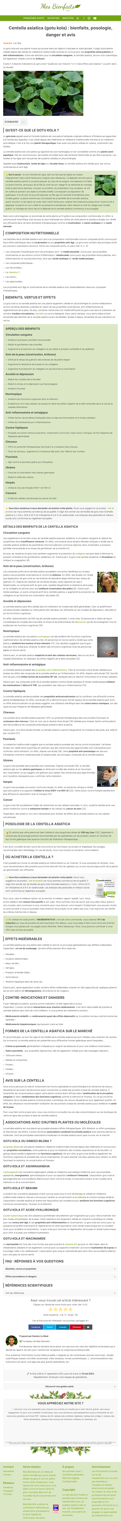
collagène (80, 553)
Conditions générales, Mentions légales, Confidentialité (73, 1478)
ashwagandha (12, 1172)
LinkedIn (63, 1327)
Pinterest (77, 1327)
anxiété (40, 313)
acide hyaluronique (14, 1215)
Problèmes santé (33, 18)
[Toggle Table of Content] (22, 122)
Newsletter (8, 1471)
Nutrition (53, 18)
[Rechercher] (78, 18)
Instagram (8, 1491)
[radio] (50, 1310)
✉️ (88, 1327)
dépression (80, 622)
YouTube (7, 1494)
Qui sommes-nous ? (72, 1471)
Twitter (49, 1327)
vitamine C (14, 272)
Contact (7, 1474)
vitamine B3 (71, 1244)
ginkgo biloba (13, 1147)
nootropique (43, 636)
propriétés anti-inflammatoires (51, 670)
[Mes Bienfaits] (60, 7)
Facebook (35, 1327)
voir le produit (35, 880)
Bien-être (68, 18)
